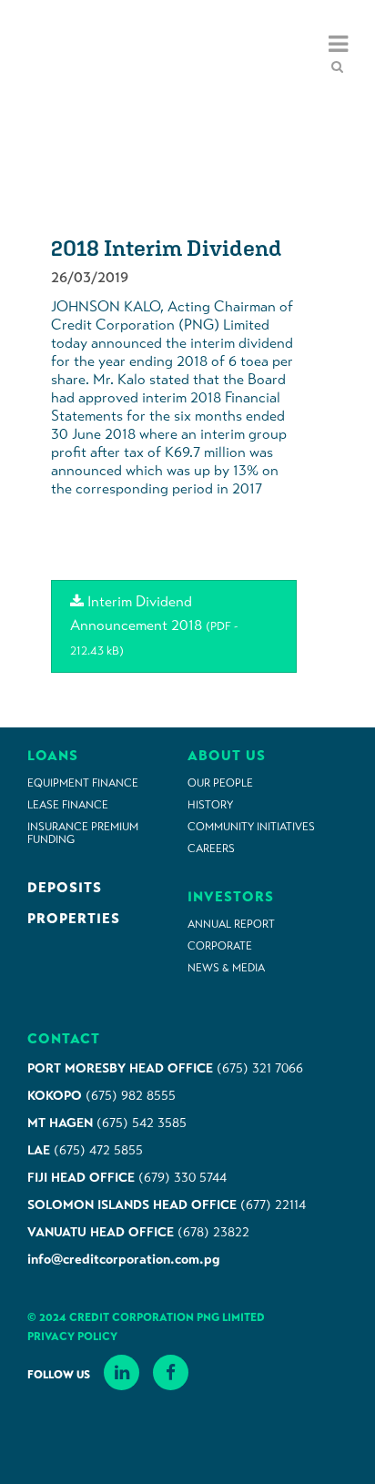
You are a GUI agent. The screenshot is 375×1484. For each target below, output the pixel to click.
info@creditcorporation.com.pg (123, 1259)
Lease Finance (67, 804)
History (210, 804)
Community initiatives (251, 826)
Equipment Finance (82, 783)
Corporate (220, 946)
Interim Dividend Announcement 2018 (154, 625)
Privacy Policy (72, 1336)
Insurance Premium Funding (82, 833)
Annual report (231, 924)
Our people (220, 783)
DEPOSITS (64, 887)
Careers (211, 848)
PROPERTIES (73, 918)
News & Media (226, 967)
